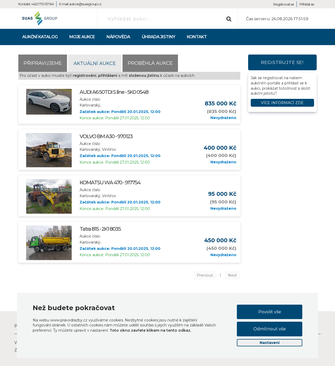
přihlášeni (107, 75)
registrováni (84, 75)
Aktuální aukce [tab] (95, 63)
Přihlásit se (306, 4)
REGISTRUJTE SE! (282, 62)
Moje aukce (82, 36)
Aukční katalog (40, 36)
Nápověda (118, 36)
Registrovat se (283, 4)
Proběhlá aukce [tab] (150, 63)
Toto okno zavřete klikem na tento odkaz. (150, 330)
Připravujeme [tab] (43, 63)
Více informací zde (282, 102)
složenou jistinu (144, 75)
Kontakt (197, 36)
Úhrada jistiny (158, 36)
